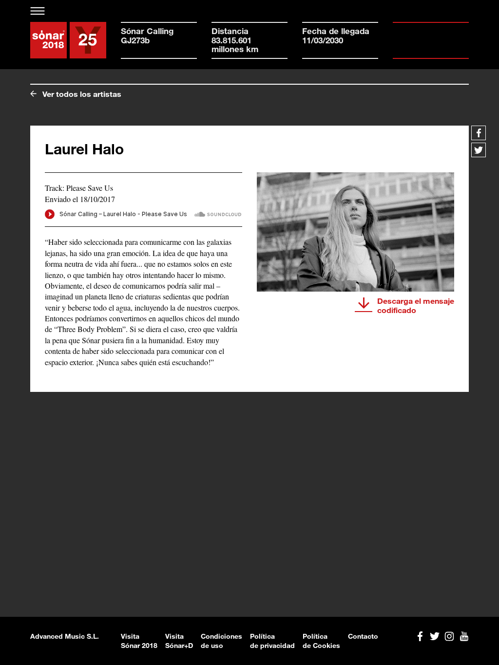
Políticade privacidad (272, 641)
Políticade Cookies (321, 641)
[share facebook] (478, 133)
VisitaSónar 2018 (139, 641)
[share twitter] (478, 150)
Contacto (363, 636)
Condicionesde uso (221, 641)
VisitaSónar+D (179, 641)
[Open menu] (38, 11)
